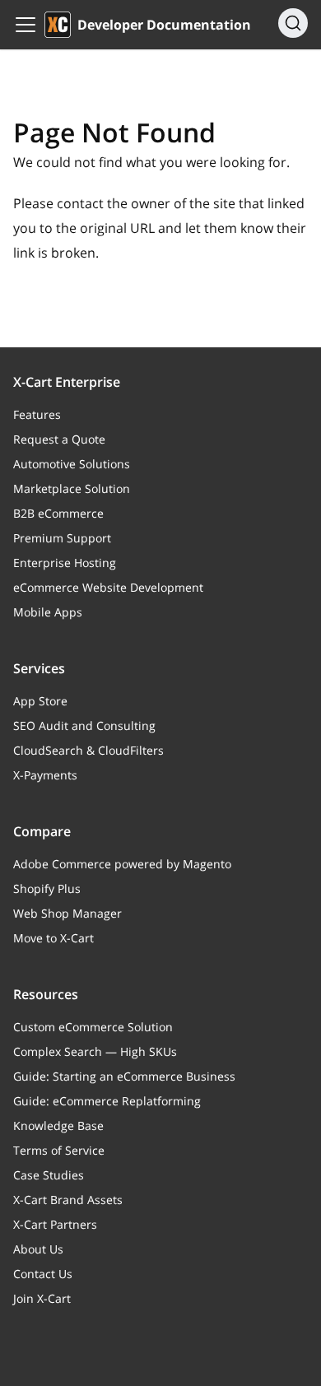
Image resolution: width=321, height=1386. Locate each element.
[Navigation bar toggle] (25, 24)
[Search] (293, 23)
